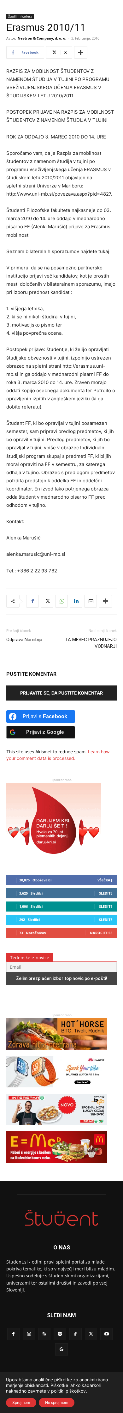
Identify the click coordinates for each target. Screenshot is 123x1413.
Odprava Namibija (24, 639)
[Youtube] (106, 1334)
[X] (47, 601)
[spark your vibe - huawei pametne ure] (56, 1090)
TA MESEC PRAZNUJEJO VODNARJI (91, 643)
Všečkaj (104, 880)
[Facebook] (32, 601)
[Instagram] (29, 1334)
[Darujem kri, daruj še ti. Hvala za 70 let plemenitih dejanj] (53, 860)
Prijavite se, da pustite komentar (61, 693)
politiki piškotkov (68, 1391)
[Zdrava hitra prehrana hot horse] (56, 1053)
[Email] (90, 601)
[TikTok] (75, 1334)
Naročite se (101, 932)
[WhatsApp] (61, 601)
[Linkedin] (76, 601)
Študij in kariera (20, 16)
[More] (80, 52)
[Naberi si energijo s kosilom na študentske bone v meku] (56, 1166)
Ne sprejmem (56, 1402)
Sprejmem (21, 1402)
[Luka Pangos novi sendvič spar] (56, 1128)
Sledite (105, 893)
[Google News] (61, 1349)
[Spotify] (60, 1334)
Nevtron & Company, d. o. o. (42, 38)
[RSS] (44, 1334)
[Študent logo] (61, 1218)
